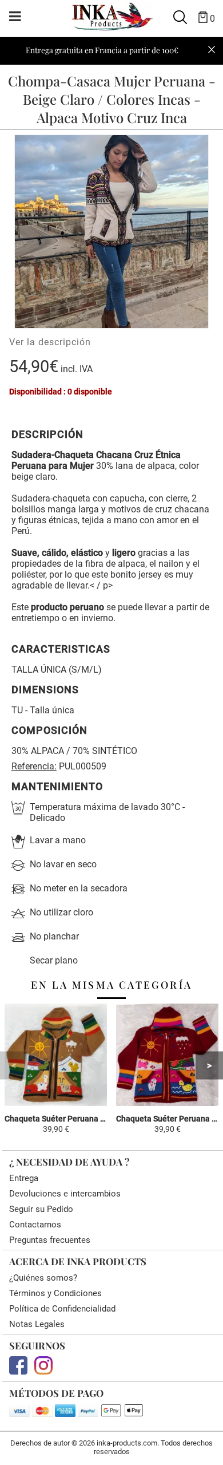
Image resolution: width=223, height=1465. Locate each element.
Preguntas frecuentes (49, 1240)
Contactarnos (35, 1224)
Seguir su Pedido (41, 1209)
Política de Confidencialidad (62, 1309)
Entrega (23, 1178)
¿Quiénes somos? (43, 1278)
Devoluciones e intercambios (65, 1193)
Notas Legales (37, 1324)
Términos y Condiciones (55, 1293)
